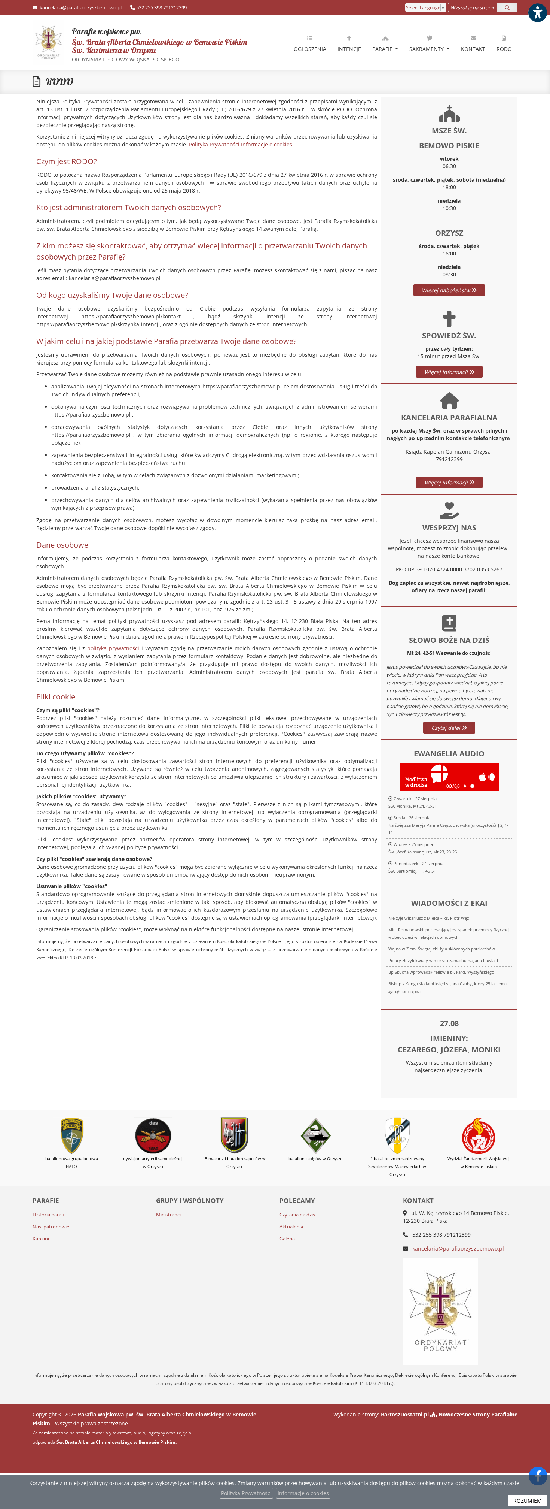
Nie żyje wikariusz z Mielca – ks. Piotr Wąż (428, 918)
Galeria (287, 1239)
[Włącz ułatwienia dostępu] (537, 13)
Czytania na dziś (297, 1215)
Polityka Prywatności (214, 144)
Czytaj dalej (446, 727)
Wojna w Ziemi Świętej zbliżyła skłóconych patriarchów (441, 949)
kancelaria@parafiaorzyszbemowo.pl (80, 7)
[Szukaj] (507, 7)
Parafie (383, 48)
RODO (504, 48)
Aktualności (292, 1227)
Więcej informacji (446, 371)
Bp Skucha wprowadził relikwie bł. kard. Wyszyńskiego (441, 972)
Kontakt (473, 48)
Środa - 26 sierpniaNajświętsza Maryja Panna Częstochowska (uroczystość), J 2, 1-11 (448, 825)
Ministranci (168, 1215)
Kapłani (41, 1239)
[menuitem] (310, 42)
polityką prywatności (113, 648)
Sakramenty (427, 48)
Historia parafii (49, 1215)
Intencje (349, 48)
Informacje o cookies (266, 144)
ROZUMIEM (527, 1500)
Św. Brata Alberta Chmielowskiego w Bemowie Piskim (140, 44)
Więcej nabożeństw (446, 290)
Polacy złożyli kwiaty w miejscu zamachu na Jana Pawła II (443, 960)
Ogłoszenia (310, 48)
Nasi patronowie (51, 1227)
